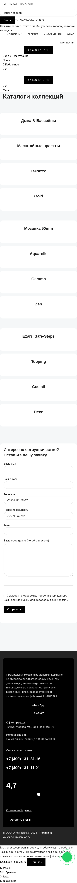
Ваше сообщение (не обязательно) (26, 540)
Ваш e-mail (10, 479)
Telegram (38, 712)
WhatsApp (38, 705)
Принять (36, 862)
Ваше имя (10, 463)
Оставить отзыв (20, 819)
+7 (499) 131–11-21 (23, 768)
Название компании (16, 509)
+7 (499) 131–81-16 (23, 759)
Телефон (9, 494)
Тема (7, 525)
